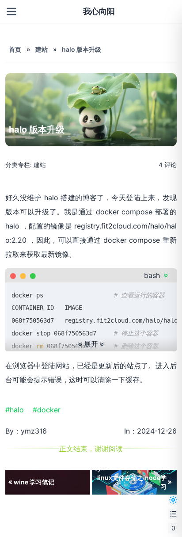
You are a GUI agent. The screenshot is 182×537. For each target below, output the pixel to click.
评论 (168, 164)
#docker (50, 409)
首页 (15, 49)
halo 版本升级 (81, 49)
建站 (41, 49)
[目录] (173, 514)
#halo (17, 409)
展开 (91, 344)
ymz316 (34, 431)
